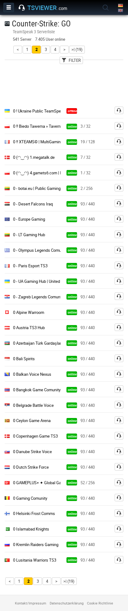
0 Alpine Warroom (28, 312)
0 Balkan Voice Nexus (32, 374)
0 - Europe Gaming (29, 219)
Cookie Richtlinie (100, 603)
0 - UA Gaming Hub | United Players (43, 281)
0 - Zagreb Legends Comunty (38, 297)
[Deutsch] (121, 6)
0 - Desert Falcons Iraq (33, 204)
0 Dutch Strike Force (31, 467)
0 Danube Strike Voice (32, 451)
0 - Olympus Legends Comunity (40, 250)
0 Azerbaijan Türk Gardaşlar (37, 343)
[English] (121, 11)
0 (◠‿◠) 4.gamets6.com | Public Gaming (49, 173)
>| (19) (77, 49)
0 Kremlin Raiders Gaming (35, 544)
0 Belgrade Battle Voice (33, 405)
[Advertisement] (64, 83)
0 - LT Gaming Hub (29, 234)
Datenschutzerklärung (67, 603)
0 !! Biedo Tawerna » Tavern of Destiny (46, 126)
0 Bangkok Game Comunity (37, 390)
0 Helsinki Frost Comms (34, 513)
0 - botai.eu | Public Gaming (37, 188)
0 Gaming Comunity (30, 498)
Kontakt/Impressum (30, 603)
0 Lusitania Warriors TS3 (34, 560)
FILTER (75, 60)
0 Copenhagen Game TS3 (35, 436)
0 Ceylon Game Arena (32, 420)
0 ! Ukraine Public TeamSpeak (39, 111)
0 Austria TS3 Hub (29, 327)
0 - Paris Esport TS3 (30, 266)
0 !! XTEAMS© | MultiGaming (38, 142)
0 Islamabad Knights (31, 529)
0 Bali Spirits (24, 358)
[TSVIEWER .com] (22, 8)
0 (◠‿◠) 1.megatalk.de (34, 157)
